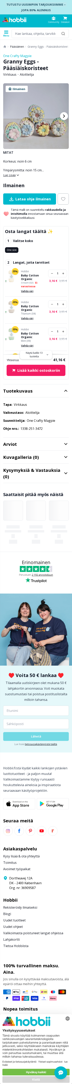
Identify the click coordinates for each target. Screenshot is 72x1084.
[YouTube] (41, 831)
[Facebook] (19, 831)
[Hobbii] (14, 19)
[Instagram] (8, 831)
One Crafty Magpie (17, 56)
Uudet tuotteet (14, 920)
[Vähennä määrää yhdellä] (52, 273)
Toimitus (10, 862)
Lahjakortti (11, 939)
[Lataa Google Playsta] (53, 803)
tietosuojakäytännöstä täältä (41, 744)
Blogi (7, 914)
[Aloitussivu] (4, 46)
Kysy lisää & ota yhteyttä (21, 856)
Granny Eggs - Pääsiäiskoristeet (48, 46)
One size (12, 250)
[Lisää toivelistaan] (63, 199)
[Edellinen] (8, 116)
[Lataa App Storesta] (19, 803)
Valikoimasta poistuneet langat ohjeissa (33, 933)
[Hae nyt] (63, 33)
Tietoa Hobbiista (15, 946)
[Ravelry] (53, 831)
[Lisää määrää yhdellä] (63, 273)
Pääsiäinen (17, 46)
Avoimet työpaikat (16, 869)
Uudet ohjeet (13, 926)
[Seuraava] (64, 116)
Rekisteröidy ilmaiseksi (20, 907)
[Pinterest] (30, 831)
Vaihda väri (27, 291)
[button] (65, 19)
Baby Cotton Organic (30, 277)
